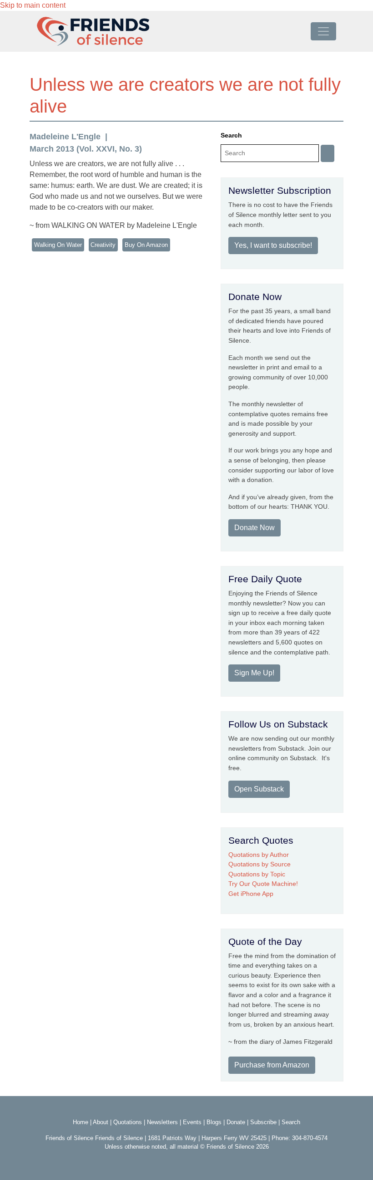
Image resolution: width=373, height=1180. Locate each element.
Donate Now (254, 527)
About (100, 1122)
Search (231, 135)
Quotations (127, 1122)
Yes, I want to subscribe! (273, 245)
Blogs (214, 1122)
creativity (103, 244)
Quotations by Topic (256, 874)
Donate (236, 1122)
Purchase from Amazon (271, 1065)
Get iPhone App (250, 893)
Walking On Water (58, 244)
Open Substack (259, 789)
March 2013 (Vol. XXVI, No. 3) (86, 148)
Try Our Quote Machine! (263, 883)
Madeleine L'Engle (65, 136)
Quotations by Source (259, 864)
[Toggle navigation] (323, 31)
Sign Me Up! (254, 673)
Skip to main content (33, 5)
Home (80, 1122)
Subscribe (263, 1122)
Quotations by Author (258, 854)
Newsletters (162, 1122)
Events (192, 1122)
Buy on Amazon (146, 244)
